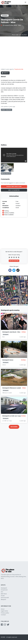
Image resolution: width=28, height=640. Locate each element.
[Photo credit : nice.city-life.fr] (7, 167)
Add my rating (14, 260)
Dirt (2, 592)
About (2, 609)
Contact (3, 615)
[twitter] (8, 625)
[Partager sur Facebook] (10, 270)
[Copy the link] (18, 270)
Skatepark (4, 588)
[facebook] (2, 625)
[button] (14, 289)
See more (14, 427)
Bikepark (3, 599)
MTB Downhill (5, 597)
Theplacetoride (18, 69)
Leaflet (14, 305)
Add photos (6, 173)
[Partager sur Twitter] (14, 270)
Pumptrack (4, 590)
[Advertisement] (14, 52)
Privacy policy (5, 613)
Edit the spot (7, 109)
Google (26, 305)
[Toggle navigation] (25, 2)
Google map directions (14, 186)
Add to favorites (14, 190)
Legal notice (4, 611)
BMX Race (4, 594)
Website (6, 72)
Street (3, 596)
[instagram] (5, 625)
